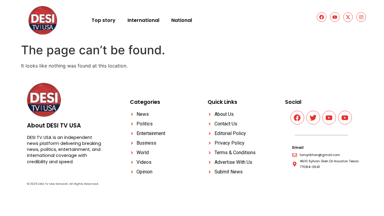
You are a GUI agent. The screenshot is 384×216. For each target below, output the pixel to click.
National (181, 20)
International (143, 20)
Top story (104, 20)
